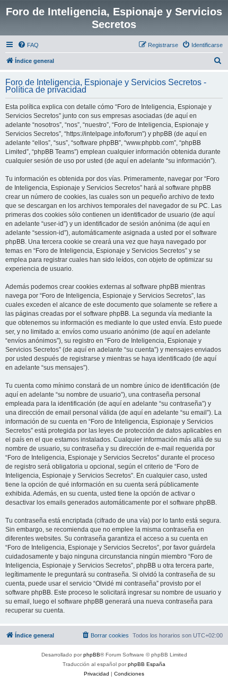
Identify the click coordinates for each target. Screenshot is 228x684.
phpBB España (146, 664)
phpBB (91, 655)
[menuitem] (28, 45)
